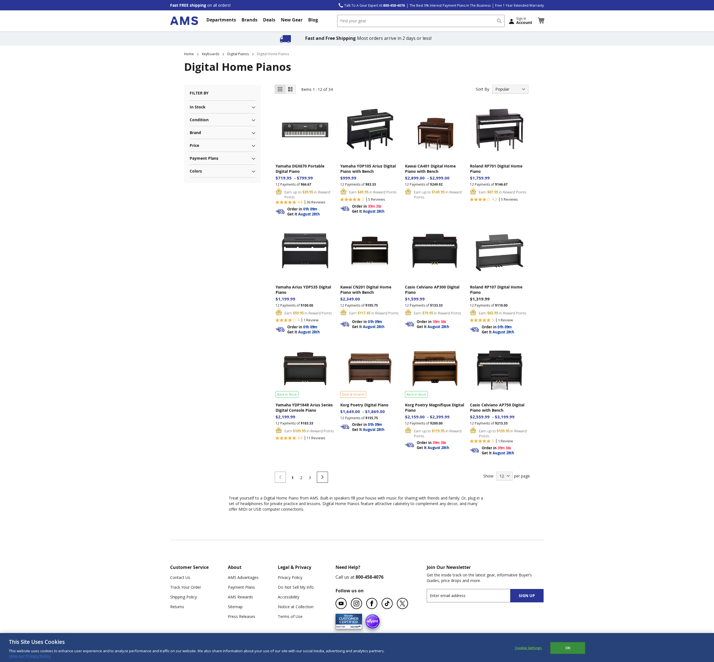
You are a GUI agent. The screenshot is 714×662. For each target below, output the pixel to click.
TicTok (387, 603)
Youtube (341, 603)
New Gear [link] (292, 20)
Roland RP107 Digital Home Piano (496, 289)
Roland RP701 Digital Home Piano (496, 168)
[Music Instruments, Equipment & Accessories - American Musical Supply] (184, 21)
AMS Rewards (240, 597)
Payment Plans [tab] (204, 158)
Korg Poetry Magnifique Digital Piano (434, 407)
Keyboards (210, 54)
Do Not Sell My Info (296, 587)
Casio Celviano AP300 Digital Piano (432, 289)
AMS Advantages (243, 577)
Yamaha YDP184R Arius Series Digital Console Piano (304, 407)
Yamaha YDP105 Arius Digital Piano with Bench (368, 168)
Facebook (371, 603)
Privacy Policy (290, 577)
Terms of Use (290, 616)
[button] (541, 20)
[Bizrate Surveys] (354, 626)
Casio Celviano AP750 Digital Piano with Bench (497, 407)
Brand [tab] (195, 132)
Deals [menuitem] (269, 20)
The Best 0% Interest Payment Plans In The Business (450, 5)
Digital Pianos (238, 54)
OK (567, 647)
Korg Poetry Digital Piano (364, 405)
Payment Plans (241, 587)
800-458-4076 (369, 577)
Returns (177, 606)
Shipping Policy (183, 597)
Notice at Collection (295, 606)
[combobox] (421, 21)
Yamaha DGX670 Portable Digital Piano (300, 168)
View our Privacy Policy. (30, 656)
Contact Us (180, 577)
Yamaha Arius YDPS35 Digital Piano (303, 289)
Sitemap (235, 606)
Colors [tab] (196, 171)
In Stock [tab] (198, 107)
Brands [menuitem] (249, 20)
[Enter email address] (473, 595)
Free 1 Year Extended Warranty (519, 5)
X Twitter (402, 603)
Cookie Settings (528, 647)
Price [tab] (194, 145)
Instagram (356, 603)
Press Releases (241, 616)
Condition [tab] (199, 119)
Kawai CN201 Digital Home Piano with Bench (365, 289)
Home (189, 54)
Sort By (482, 89)
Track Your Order (185, 587)
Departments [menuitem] (221, 20)
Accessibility (288, 597)
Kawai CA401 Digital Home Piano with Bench (430, 168)
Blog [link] (313, 20)
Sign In (524, 20)
